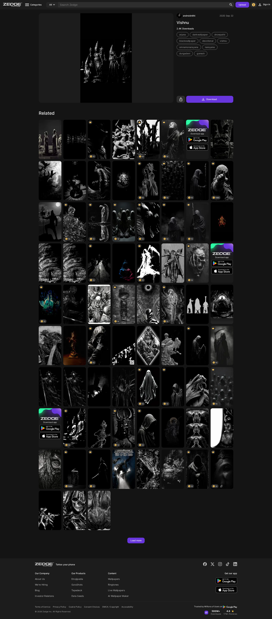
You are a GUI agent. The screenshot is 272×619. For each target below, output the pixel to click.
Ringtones (113, 584)
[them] (99, 386)
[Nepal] (173, 345)
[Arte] (173, 428)
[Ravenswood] (50, 180)
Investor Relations (44, 596)
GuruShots (76, 584)
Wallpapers (114, 579)
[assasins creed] (148, 345)
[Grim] (74, 386)
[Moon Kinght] (123, 469)
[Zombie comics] (99, 304)
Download (211, 99)
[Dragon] (222, 139)
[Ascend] (197, 428)
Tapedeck (76, 590)
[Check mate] (74, 139)
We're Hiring (41, 584)
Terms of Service (42, 607)
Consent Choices (92, 607)
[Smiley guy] (173, 469)
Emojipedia (77, 579)
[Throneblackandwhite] (222, 304)
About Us (40, 579)
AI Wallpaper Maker (118, 596)
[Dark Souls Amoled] (99, 180)
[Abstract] (197, 386)
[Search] (231, 4)
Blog (37, 590)
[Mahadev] (123, 263)
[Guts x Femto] (148, 304)
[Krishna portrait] (74, 345)
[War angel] (173, 263)
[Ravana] (50, 469)
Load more (136, 540)
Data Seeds (77, 596)
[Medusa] (123, 139)
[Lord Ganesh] (123, 180)
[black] (148, 469)
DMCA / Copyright (110, 607)
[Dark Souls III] (74, 304)
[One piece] (197, 304)
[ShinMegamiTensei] (123, 345)
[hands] (123, 386)
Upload (242, 4)
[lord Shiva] (50, 222)
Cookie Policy (75, 607)
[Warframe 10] (50, 510)
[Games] (74, 510)
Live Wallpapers (116, 590)
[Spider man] (99, 428)
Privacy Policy (59, 607)
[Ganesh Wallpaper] (222, 222)
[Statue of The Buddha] (222, 428)
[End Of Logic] (50, 263)
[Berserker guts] (50, 345)
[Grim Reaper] (197, 345)
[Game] (50, 139)
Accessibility (127, 607)
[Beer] (74, 180)
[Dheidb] (50, 386)
